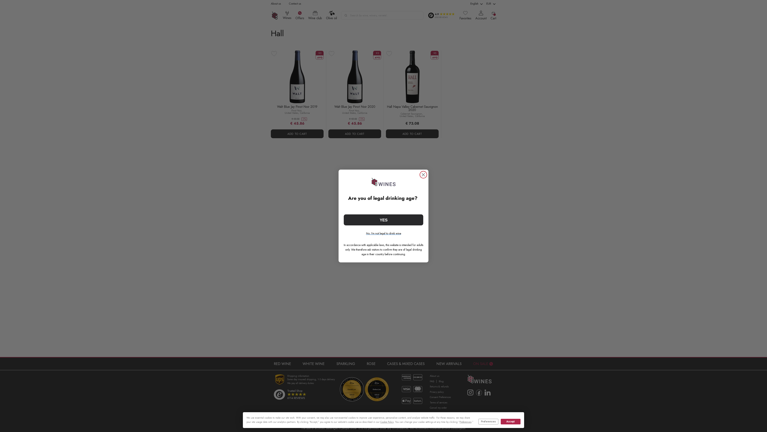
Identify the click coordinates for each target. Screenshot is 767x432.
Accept (510, 421)
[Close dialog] (423, 174)
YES (383, 220)
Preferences (488, 421)
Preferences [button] (465, 422)
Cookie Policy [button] (386, 422)
